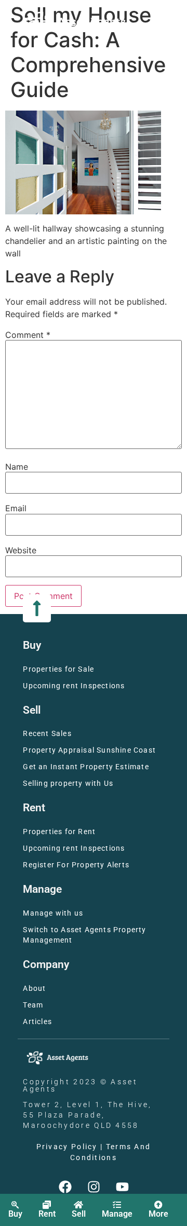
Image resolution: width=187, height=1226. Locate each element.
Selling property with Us (68, 783)
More (158, 1214)
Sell (79, 1214)
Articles (37, 1021)
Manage (117, 1214)
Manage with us (53, 913)
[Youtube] (122, 1187)
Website (20, 550)
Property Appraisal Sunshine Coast (89, 750)
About (34, 988)
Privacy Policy (67, 1146)
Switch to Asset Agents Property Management (84, 935)
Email (15, 508)
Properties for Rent (59, 831)
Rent (47, 1214)
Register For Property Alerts (76, 865)
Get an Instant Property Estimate (86, 766)
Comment (27, 335)
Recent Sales (47, 733)
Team (33, 1005)
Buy (15, 1214)
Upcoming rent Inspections (74, 686)
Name (16, 466)
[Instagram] (93, 1187)
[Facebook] (65, 1187)
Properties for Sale (58, 669)
